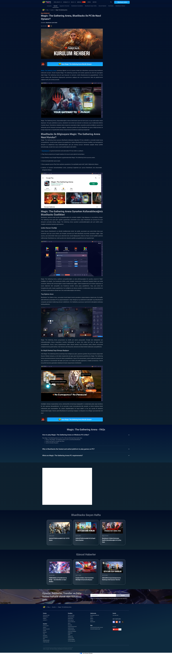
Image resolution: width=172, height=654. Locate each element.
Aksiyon (44, 627)
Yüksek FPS (70, 636)
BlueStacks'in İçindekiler (77, 6)
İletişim (91, 618)
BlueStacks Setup (114, 154)
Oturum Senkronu (71, 621)
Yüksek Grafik (70, 637)
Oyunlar (55, 6)
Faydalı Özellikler (71, 639)
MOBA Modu (70, 618)
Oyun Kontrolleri (71, 615)
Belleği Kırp (70, 633)
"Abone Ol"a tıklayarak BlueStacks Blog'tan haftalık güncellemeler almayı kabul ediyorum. (108, 598)
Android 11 (45, 620)
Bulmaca (45, 632)
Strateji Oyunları (46, 640)
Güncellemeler (115, 615)
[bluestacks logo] (46, 2)
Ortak (89, 2)
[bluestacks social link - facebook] (120, 622)
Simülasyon (45, 637)
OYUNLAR (65, 2)
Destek (94, 2)
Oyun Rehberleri (113, 30)
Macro (69, 623)
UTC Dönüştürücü (71, 641)
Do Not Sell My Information (67, 648)
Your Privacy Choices (87, 653)
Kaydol (123, 595)
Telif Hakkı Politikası (53, 648)
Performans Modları (72, 631)
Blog (72, 2)
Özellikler (57, 2)
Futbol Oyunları (46, 641)
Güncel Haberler (102, 6)
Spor (44, 638)
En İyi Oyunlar (46, 625)
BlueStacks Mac (46, 615)
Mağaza (81, 2)
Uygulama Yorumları (64, 6)
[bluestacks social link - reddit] (117, 622)
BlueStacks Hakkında (94, 615)
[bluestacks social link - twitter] (123, 622)
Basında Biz (92, 621)
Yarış (44, 633)
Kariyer (91, 620)
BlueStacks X (123, 154)
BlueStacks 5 (45, 616)
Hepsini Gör (121, 141)
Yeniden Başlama (71, 629)
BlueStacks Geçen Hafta (90, 6)
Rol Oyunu (45, 635)
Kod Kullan (110, 6)
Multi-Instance (71, 620)
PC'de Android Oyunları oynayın (96, 627)
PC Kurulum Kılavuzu (115, 151)
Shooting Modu (71, 616)
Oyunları (45, 623)
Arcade (44, 630)
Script (69, 634)
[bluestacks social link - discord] (114, 622)
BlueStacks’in (45, 150)
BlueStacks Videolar (120, 6)
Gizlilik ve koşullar (46, 648)
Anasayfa (49, 6)
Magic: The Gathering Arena (61, 9)
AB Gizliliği (60, 648)
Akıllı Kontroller (71, 628)
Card (123, 151)
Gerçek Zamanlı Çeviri (72, 626)
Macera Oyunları (46, 628)
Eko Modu (70, 624)
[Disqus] (67, 486)
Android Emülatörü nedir (95, 628)
